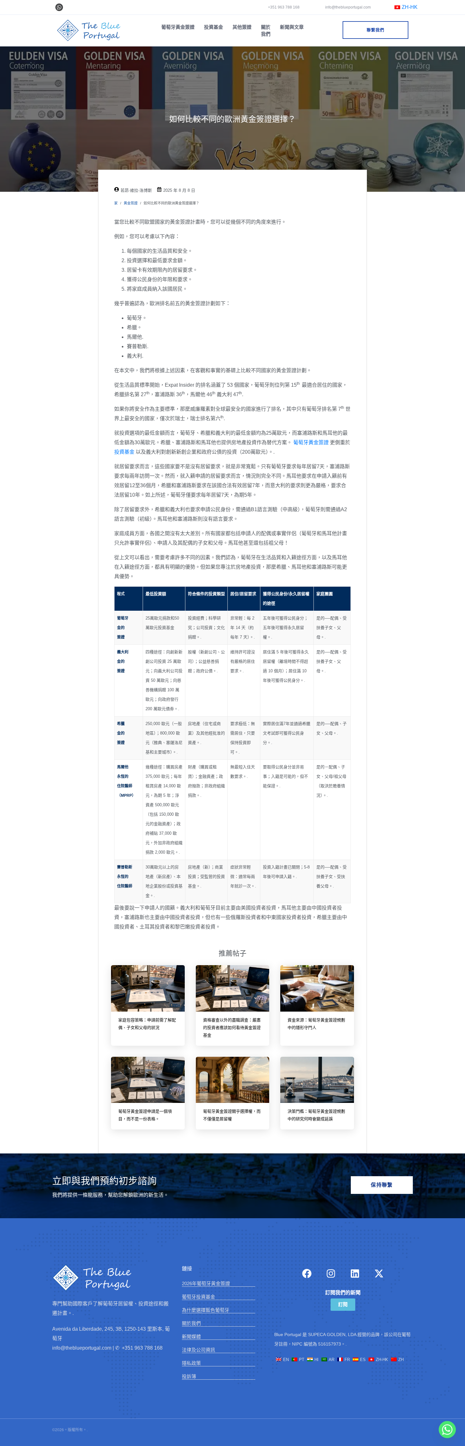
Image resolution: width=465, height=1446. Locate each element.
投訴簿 (189, 1376)
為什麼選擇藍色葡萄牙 (205, 1310)
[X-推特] (378, 1273)
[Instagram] (330, 1273)
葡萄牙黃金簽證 (178, 27)
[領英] (354, 1273)
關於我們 (265, 30)
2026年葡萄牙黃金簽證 (206, 1283)
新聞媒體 (191, 1336)
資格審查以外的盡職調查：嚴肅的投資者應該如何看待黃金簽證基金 (232, 1028)
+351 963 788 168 (284, 7)
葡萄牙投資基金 (198, 1296)
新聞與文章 (292, 27)
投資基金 (213, 27)
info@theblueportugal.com (347, 7)
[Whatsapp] (59, 7)
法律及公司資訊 (198, 1349)
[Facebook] (306, 1273)
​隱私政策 (191, 1363)
